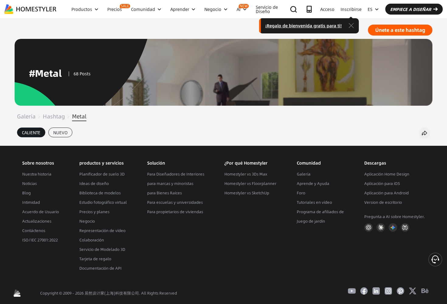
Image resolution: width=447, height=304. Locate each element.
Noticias (29, 183)
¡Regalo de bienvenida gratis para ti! (303, 25)
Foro (301, 193)
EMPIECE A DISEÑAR (410, 9)
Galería (26, 116)
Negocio (87, 221)
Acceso (327, 9)
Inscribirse (351, 9)
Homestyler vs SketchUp (246, 193)
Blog (26, 193)
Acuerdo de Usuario (40, 212)
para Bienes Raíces (164, 193)
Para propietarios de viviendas (175, 212)
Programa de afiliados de (320, 212)
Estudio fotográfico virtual (103, 202)
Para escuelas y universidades (175, 202)
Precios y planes (94, 212)
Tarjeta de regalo (95, 259)
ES (370, 9)
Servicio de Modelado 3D (102, 249)
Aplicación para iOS (382, 183)
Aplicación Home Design (386, 174)
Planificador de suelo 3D (102, 174)
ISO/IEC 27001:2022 (40, 240)
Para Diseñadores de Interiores (175, 174)
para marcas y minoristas (170, 183)
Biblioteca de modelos (100, 193)
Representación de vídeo (102, 230)
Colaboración (91, 240)
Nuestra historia (36, 174)
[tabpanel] (223, 143)
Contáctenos (33, 230)
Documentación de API (100, 268)
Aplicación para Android (386, 193)
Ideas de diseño (94, 183)
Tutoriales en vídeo (314, 202)
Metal (79, 116)
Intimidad (31, 202)
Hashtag (54, 116)
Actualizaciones (36, 221)
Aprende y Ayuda (313, 183)
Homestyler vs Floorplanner (250, 183)
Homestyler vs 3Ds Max (245, 174)
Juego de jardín (311, 221)
